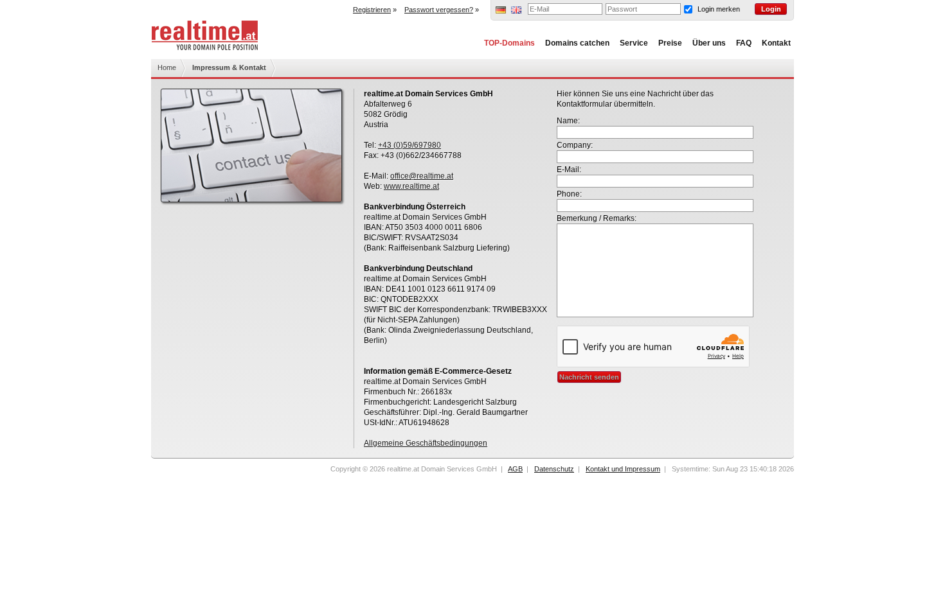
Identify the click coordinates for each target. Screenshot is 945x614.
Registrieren (372, 9)
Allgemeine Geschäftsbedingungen (425, 443)
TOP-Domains (509, 43)
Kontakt (776, 43)
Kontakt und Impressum (623, 469)
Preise (670, 43)
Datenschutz (554, 469)
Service (634, 43)
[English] (516, 11)
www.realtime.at (411, 186)
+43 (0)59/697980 (409, 145)
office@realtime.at (421, 175)
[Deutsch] (501, 11)
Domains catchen (577, 43)
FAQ (744, 43)
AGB (515, 469)
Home (167, 67)
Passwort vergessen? (438, 9)
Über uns (709, 43)
